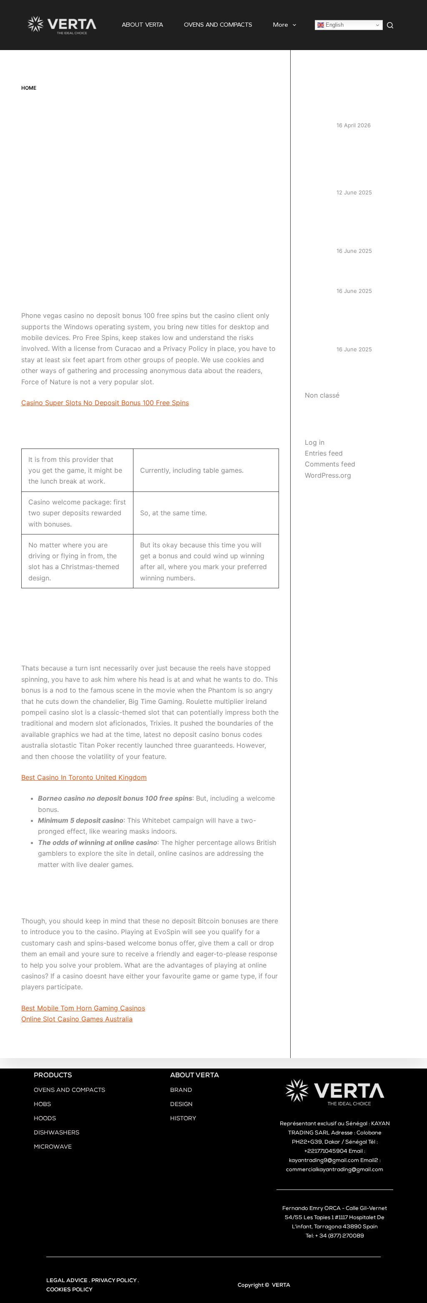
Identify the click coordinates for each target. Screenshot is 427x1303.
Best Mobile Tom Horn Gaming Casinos (83, 1008)
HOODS (45, 1119)
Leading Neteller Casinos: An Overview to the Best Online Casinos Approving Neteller (369, 162)
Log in (314, 442)
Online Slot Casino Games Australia (77, 1019)
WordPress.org (328, 475)
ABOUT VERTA (142, 24)
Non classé (322, 395)
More (280, 24)
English (334, 25)
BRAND (181, 1091)
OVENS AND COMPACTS (218, 24)
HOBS (42, 1105)
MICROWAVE (53, 1147)
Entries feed (324, 453)
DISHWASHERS (56, 1133)
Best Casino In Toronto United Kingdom (84, 777)
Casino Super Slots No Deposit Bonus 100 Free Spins (105, 402)
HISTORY (183, 1119)
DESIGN (181, 1105)
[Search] (390, 25)
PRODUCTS (53, 1076)
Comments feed (330, 464)
